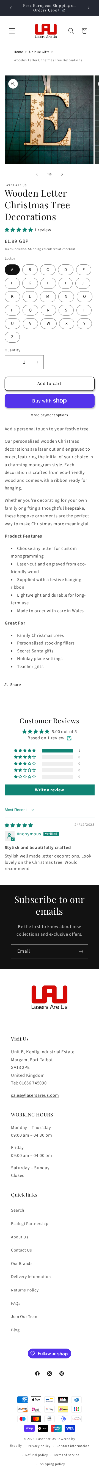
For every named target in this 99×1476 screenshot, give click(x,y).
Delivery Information (31, 1277)
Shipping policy (52, 1464)
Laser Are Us (46, 1439)
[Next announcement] (88, 8)
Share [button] (15, 685)
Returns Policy (24, 1290)
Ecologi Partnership (30, 1224)
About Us (19, 1237)
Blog (15, 1330)
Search (17, 1210)
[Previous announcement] (11, 8)
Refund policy (36, 1455)
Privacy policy (39, 1446)
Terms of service (66, 1455)
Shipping (34, 249)
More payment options (49, 415)
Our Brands (21, 1264)
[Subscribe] (81, 951)
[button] (12, 30)
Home (18, 51)
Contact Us (21, 1250)
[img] (19, 825)
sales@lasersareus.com (35, 1095)
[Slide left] (37, 174)
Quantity (13, 350)
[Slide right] (62, 174)
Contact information (73, 1446)
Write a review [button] (49, 790)
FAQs (15, 1303)
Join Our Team (25, 1317)
